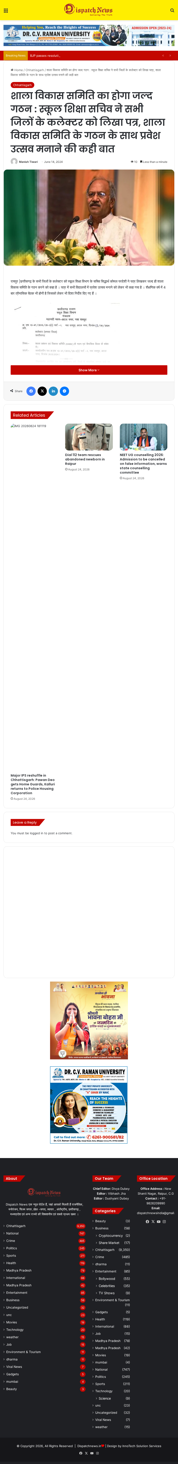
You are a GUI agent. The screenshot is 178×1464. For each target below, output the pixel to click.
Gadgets (12, 1374)
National (12, 1233)
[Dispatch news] (89, 10)
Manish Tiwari (28, 162)
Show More (88, 370)
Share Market (109, 1243)
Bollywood (107, 1279)
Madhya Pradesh (19, 1270)
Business (12, 1300)
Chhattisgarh (34, 70)
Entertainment (16, 1292)
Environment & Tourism (23, 1352)
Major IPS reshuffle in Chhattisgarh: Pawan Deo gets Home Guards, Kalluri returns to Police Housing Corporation (33, 784)
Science (105, 1398)
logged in (36, 833)
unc (9, 1315)
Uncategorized (17, 1307)
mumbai (12, 1381)
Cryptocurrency (111, 1235)
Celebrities (107, 1286)
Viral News (14, 1367)
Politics (11, 1248)
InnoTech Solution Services (141, 1446)
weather (12, 1337)
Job (9, 1344)
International (15, 1278)
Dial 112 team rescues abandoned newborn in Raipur (85, 459)
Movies (11, 1322)
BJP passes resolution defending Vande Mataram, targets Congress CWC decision (89, 55)
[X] (153, 1222)
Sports (11, 1255)
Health (11, 1263)
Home (18, 70)
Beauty (11, 1389)
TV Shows (106, 1293)
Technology (15, 1330)
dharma (12, 1359)
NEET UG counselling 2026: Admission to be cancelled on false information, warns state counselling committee (143, 464)
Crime (10, 1241)
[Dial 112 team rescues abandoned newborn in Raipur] (89, 437)
